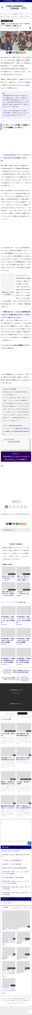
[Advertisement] (16, 483)
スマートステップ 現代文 (9, 1000)
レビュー (27, 13)
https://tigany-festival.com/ (15, 425)
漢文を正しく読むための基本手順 (10, 850)
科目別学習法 (15, 13)
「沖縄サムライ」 (10, 97)
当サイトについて (7, 13)
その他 (11, 20)
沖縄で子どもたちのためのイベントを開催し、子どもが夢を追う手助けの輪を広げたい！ (16, 431)
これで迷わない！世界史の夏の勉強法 (11, 860)
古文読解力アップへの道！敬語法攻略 (11, 864)
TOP (2, 13)
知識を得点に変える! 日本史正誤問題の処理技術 (14, 868)
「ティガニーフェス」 (10, 115)
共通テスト (21, 13)
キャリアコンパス (5, 20)
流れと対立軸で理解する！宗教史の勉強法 (13, 877)
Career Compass (16, 544)
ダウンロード (19, 1000)
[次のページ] (16, 503)
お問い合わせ (26, 1000)
